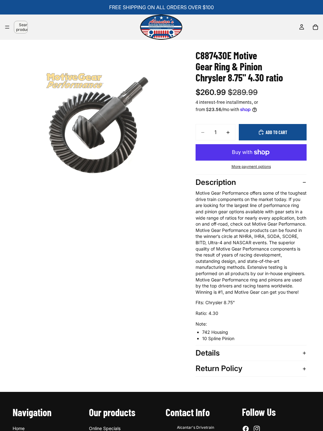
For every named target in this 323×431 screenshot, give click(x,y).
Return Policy (219, 368)
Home (19, 428)
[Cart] (315, 27)
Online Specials (104, 428)
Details (208, 352)
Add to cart (276, 132)
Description (216, 182)
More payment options (251, 166)
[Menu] (7, 27)
